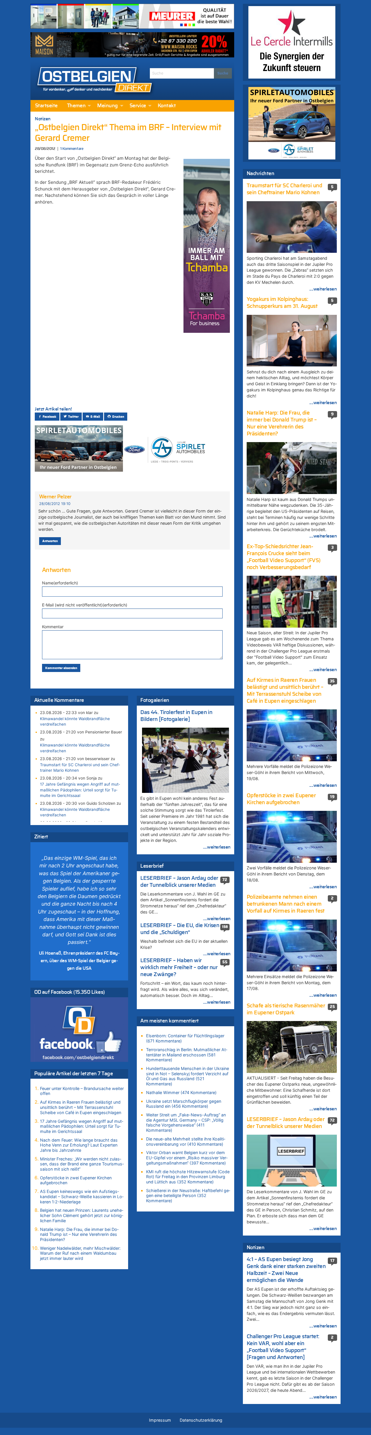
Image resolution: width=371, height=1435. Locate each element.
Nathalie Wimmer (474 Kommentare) (181, 1092)
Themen (76, 105)
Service (138, 105)
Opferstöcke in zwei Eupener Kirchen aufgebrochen (76, 1180)
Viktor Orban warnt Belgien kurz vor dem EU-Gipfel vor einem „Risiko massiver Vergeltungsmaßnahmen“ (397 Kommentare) (187, 1157)
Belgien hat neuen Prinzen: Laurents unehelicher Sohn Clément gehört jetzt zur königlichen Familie (81, 1215)
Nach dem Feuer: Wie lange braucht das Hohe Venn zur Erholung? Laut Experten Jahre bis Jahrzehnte (79, 1145)
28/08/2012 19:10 (54, 504)
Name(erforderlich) (60, 582)
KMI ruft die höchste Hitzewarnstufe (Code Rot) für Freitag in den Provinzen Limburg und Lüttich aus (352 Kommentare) (188, 1176)
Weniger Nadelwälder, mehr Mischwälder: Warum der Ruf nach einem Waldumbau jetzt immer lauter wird (80, 1253)
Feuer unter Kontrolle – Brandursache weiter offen (82, 1091)
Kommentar (52, 626)
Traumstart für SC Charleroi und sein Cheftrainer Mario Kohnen (80, 767)
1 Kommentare (71, 149)
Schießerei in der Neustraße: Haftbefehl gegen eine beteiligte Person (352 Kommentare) (188, 1195)
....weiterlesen (217, 847)
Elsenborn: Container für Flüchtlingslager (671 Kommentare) (185, 1038)
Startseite (46, 105)
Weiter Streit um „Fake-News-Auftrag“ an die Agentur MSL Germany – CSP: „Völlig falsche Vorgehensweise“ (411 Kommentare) (186, 1122)
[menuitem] (46, 106)
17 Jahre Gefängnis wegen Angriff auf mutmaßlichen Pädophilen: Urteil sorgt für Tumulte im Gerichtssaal (80, 790)
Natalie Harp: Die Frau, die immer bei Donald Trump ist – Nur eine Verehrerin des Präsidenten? (79, 1234)
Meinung (107, 105)
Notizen (43, 119)
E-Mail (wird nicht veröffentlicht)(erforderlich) (84, 604)
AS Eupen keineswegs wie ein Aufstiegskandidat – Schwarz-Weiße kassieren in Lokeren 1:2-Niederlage (81, 1196)
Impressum (160, 1420)
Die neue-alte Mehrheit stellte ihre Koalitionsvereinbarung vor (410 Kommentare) (185, 1141)
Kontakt (167, 105)
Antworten (50, 541)
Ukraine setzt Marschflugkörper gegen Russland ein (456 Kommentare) (183, 1104)
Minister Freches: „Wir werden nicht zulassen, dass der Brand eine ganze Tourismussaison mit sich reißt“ (82, 1163)
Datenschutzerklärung (201, 1420)
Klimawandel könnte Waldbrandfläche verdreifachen (75, 721)
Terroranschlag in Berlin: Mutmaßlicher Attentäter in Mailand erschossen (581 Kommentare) (186, 1054)
